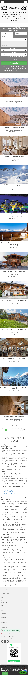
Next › (2, 432)
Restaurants (3, 603)
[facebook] (2, 641)
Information (3, 595)
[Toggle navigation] (25, 2)
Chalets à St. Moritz (9, 492)
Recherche (14, 63)
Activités (2, 605)
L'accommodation (4, 602)
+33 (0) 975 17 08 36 (11, 634)
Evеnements (3, 608)
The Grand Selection (4, 615)
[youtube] (8, 641)
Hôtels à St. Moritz (8, 490)
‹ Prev (2, 429)
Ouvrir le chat (14, 661)
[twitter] (5, 641)
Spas (2, 610)
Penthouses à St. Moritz (10, 495)
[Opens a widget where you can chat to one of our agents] (23, 672)
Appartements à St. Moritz (10, 493)
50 (25, 429)
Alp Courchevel (3, 619)
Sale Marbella (3, 617)
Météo (2, 597)
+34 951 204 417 (10, 633)
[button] (2, 87)
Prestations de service (5, 607)
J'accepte (5, 673)
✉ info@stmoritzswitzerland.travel (7, 638)
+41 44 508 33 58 (10, 636)
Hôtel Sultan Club (4, 622)
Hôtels (2, 600)
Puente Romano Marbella (5, 620)
